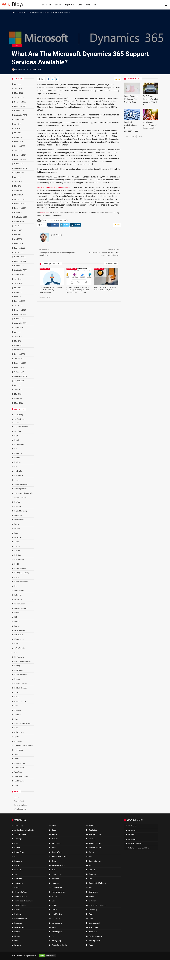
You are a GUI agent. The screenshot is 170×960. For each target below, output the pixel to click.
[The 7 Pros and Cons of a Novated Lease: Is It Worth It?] (151, 88)
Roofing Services (20, 683)
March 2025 (18, 142)
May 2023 (18, 235)
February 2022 (19, 301)
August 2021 (19, 328)
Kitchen (17, 622)
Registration (69, 5)
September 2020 (20, 376)
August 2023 (19, 221)
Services (17, 710)
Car (15, 467)
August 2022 (19, 274)
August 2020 (19, 381)
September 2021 (20, 323)
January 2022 (19, 305)
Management (19, 639)
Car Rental (18, 471)
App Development (21, 427)
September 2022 (20, 270)
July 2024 (17, 177)
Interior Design (19, 604)
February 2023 (19, 248)
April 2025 (18, 137)
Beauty (17, 440)
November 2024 (20, 159)
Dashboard (46, 5)
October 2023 (19, 212)
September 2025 (20, 115)
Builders (17, 458)
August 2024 (19, 173)
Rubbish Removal (20, 688)
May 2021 (18, 341)
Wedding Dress (20, 781)
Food (16, 533)
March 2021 (18, 350)
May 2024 (18, 186)
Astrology (18, 431)
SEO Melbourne (132, 826)
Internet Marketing (21, 608)
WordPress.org (20, 809)
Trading (17, 754)
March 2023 (18, 243)
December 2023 (20, 204)
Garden (17, 546)
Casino (16, 480)
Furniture (17, 537)
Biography (18, 453)
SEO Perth (131, 835)
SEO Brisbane (132, 839)
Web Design (18, 772)
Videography (19, 768)
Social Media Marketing (22, 723)
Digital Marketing (20, 511)
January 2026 (19, 97)
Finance (17, 529)
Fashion (17, 524)
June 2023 (18, 230)
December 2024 (20, 155)
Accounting (18, 415)
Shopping (17, 714)
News (16, 644)
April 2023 (18, 239)
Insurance (18, 599)
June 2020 (18, 390)
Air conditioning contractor (24, 830)
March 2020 (18, 403)
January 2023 (19, 252)
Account (58, 5)
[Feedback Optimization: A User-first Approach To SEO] (132, 114)
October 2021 (19, 319)
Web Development (21, 776)
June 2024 (18, 181)
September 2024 (20, 168)
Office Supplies (19, 648)
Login (80, 5)
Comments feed (20, 805)
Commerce (44, 213)
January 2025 (19, 151)
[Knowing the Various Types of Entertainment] (151, 114)
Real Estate (18, 670)
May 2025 (18, 133)
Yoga (16, 785)
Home (16, 577)
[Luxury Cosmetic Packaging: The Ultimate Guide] (132, 88)
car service (18, 475)
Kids (15, 617)
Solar (16, 728)
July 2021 (17, 332)
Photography (19, 657)
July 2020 (17, 385)
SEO (16, 706)
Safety (16, 692)
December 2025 (20, 102)
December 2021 (20, 310)
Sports (16, 737)
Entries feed (19, 801)
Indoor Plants (19, 590)
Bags (16, 436)
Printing (17, 666)
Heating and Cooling (21, 573)
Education (18, 515)
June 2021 (18, 336)
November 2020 (20, 367)
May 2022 (18, 288)
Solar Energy (19, 732)
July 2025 (17, 124)
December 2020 (20, 363)
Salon (16, 697)
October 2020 (19, 372)
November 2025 (20, 106)
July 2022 (17, 279)
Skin (16, 719)
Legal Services (19, 630)
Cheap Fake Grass (21, 484)
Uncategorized (19, 763)
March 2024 (18, 195)
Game (16, 542)
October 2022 (19, 266)
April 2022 (18, 292)
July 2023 (17, 226)
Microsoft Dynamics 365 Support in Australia (55, 187)
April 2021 (18, 345)
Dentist (17, 502)
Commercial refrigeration (23, 493)
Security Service (20, 701)
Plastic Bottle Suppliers (22, 661)
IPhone (17, 613)
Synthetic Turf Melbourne (23, 745)
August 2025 (19, 120)
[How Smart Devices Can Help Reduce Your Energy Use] (106, 276)
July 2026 (17, 84)
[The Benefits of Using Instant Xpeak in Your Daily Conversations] (52, 276)
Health (16, 564)
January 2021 (19, 359)
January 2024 (19, 199)
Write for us (91, 5)
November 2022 (20, 261)
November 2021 (20, 314)
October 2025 (19, 111)
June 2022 (18, 283)
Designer (17, 506)
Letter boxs (18, 635)
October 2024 (19, 164)
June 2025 (18, 128)
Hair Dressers (19, 560)
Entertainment (19, 520)
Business (17, 462)
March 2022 (18, 297)
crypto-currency (20, 497)
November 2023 (20, 208)
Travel (16, 759)
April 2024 (18, 190)
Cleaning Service (20, 489)
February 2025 (19, 146)
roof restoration (20, 675)
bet (15, 449)
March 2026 (18, 93)
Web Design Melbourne (135, 843)
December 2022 (20, 257)
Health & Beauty (20, 568)
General (17, 551)
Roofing (17, 679)
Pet (15, 652)
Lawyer (17, 626)
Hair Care (17, 555)
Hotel (16, 586)
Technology (16, 45)
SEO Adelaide (132, 830)
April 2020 (18, 398)
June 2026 (18, 88)
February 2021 (19, 354)
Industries (18, 595)
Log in (16, 797)
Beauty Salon (19, 444)
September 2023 (20, 217)
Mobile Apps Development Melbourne (139, 848)
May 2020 (18, 394)
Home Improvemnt (21, 582)
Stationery (18, 741)
